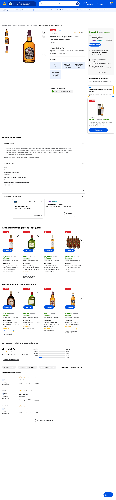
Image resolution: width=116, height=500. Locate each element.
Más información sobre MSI (34, 202)
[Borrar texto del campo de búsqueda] (73, 3)
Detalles (109, 63)
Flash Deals (60, 9)
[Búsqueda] (77, 3)
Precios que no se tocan (42, 9)
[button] (88, 3)
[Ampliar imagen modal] (44, 36)
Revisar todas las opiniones (11, 359)
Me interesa (37, 215)
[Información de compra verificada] (36, 377)
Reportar (37, 383)
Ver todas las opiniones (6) (44, 420)
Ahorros (52, 9)
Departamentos (10, 10)
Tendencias (105, 9)
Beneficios (25, 10)
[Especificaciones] (83, 163)
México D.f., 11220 (96, 54)
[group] (79, 33)
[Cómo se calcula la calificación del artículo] (27, 354)
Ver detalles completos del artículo (59, 53)
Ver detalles (109, 40)
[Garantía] (83, 190)
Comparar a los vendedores (104, 81)
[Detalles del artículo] (83, 143)
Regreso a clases (70, 9)
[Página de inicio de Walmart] (4, 3)
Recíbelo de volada (94, 9)
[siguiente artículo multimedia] (44, 54)
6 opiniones (20, 352)
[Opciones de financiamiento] (83, 195)
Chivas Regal (53, 33)
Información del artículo (12, 137)
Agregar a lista (102, 72)
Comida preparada (82, 9)
